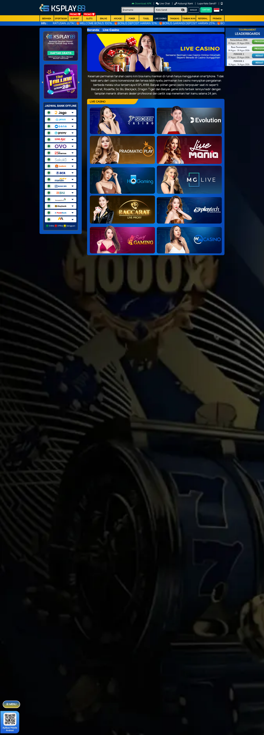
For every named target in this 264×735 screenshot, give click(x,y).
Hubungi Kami (185, 3)
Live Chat (164, 3)
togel (146, 18)
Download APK (143, 3)
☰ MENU (11, 704)
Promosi (217, 18)
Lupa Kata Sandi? (207, 3)
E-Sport (75, 18)
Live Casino (160, 18)
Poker (132, 18)
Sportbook (61, 18)
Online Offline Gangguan (61, 226)
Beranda (46, 18)
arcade (118, 18)
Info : (44, 23)
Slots (89, 18)
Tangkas (174, 18)
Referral (203, 18)
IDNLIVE (103, 18)
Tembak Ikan (188, 18)
